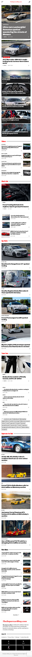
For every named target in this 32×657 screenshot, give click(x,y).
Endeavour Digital (21, 653)
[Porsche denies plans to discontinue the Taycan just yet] (6, 217)
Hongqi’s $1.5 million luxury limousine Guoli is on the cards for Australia (11, 570)
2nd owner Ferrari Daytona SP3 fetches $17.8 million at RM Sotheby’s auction (15, 514)
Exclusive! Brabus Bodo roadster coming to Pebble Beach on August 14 (16, 390)
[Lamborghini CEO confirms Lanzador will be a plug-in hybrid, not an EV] (6, 225)
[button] (2, 1)
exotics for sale (7, 419)
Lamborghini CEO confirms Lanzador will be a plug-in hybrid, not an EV (18, 224)
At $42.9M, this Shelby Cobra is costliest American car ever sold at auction (14, 458)
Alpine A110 (3, 342)
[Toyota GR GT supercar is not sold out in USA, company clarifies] (27, 555)
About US (3, 634)
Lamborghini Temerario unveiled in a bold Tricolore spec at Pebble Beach (11, 585)
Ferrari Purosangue (5, 315)
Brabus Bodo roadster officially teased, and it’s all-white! (14, 378)
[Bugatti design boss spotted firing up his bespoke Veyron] (27, 156)
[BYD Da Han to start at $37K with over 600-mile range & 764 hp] (27, 563)
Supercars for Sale (7, 433)
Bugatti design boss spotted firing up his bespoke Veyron (11, 156)
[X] (23, 642)
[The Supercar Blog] (16, 2)
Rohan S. (5, 65)
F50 (2, 483)
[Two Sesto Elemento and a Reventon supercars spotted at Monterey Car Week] (27, 164)
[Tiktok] (8, 648)
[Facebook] (8, 642)
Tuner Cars (4, 353)
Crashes (18, 423)
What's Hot (4, 181)
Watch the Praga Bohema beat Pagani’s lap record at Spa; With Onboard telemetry (11, 147)
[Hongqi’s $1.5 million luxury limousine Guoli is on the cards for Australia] (27, 571)
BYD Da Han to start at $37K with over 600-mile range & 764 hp (10, 561)
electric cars (3, 262)
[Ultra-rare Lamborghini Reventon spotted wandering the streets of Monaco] (16, 14)
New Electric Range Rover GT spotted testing (15, 265)
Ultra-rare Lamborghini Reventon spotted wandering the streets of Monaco (15, 31)
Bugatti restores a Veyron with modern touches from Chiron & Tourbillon (10, 601)
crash (7, 423)
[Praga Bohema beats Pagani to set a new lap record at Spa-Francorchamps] (27, 578)
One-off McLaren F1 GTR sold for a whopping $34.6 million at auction (13, 542)
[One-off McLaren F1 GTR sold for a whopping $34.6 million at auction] (16, 529)
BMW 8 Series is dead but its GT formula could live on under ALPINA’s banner (19, 233)
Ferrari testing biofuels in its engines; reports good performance (16, 205)
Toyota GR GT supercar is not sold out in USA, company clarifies (11, 553)
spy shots (24, 425)
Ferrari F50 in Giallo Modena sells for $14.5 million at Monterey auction (15, 486)
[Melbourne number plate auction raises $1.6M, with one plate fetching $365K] (27, 610)
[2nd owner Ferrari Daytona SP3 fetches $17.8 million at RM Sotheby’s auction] (16, 500)
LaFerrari (18, 427)
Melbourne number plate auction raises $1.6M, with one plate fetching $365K (10, 609)
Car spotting (3, 161)
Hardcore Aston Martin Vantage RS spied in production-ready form (10, 173)
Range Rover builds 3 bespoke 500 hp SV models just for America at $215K (15, 105)
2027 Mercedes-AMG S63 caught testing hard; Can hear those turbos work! (16, 61)
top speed (4, 429)
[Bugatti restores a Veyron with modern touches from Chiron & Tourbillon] (27, 602)
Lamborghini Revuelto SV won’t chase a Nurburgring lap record (15, 132)
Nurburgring (3, 170)
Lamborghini (6, 24)
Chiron (3, 423)
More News (4, 550)
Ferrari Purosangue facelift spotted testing (14, 319)
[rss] (23, 648)
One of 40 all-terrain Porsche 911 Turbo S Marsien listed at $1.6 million (15, 404)
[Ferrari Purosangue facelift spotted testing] (16, 305)
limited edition (25, 427)
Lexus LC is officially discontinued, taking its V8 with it (15, 79)
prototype (17, 421)
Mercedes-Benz (6, 57)
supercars (12, 423)
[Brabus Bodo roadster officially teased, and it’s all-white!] (16, 364)
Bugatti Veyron (4, 153)
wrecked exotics (6, 425)
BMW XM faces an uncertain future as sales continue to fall (11, 592)
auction (12, 421)
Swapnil (5, 37)
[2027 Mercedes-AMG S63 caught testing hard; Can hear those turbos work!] (16, 48)
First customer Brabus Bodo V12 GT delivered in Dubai (13, 397)
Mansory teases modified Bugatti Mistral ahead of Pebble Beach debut (15, 412)
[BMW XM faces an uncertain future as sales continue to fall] (27, 594)
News (4, 402)
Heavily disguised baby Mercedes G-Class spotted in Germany (15, 292)
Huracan (23, 423)
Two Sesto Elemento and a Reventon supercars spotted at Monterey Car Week (11, 165)
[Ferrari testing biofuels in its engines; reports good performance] (16, 192)
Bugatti (4, 409)
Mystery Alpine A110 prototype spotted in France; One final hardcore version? (15, 345)
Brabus (4, 374)
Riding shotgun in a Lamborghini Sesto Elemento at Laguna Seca (14, 119)
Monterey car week (25, 421)
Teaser (19, 425)
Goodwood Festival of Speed (8, 427)
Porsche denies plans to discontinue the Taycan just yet (20, 216)
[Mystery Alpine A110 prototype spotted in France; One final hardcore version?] (16, 332)
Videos (3, 141)
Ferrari (4, 202)
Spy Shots (4, 241)
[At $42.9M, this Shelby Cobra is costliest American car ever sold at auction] (16, 444)
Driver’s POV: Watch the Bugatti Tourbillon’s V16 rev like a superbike (14, 92)
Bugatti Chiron (5, 421)
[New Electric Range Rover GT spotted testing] (16, 252)
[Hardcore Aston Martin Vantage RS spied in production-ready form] (27, 173)
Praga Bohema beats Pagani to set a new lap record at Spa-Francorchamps (11, 577)
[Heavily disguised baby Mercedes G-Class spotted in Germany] (16, 279)
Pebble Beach (15, 419)
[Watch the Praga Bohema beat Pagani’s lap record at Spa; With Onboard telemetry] (27, 147)
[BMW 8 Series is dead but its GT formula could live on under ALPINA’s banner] (5, 234)
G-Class (2, 288)
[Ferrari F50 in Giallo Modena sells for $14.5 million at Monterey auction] (16, 473)
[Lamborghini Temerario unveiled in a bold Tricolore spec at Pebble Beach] (27, 586)
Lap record (3, 144)
